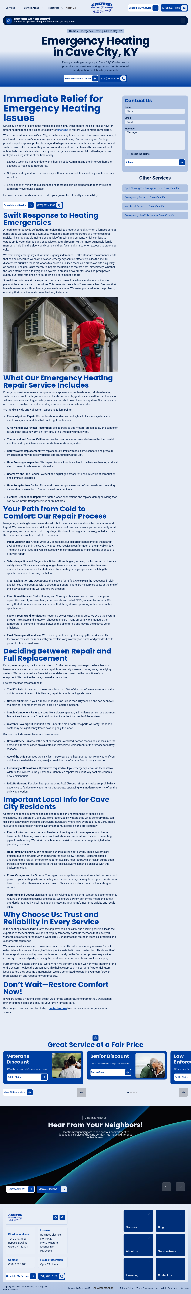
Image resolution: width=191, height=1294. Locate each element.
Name (128, 107)
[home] (102, 7)
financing (62, 129)
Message (130, 128)
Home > (73, 31)
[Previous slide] (166, 1186)
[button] (12, 8)
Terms (146, 153)
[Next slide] (180, 1186)
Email (128, 117)
